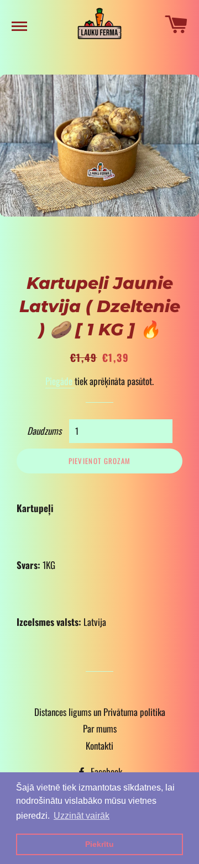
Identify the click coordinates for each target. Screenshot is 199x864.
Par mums (100, 728)
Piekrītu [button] (99, 844)
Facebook (105, 771)
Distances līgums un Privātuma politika (99, 712)
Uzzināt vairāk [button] (81, 815)
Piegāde (60, 381)
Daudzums (44, 431)
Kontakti (99, 745)
